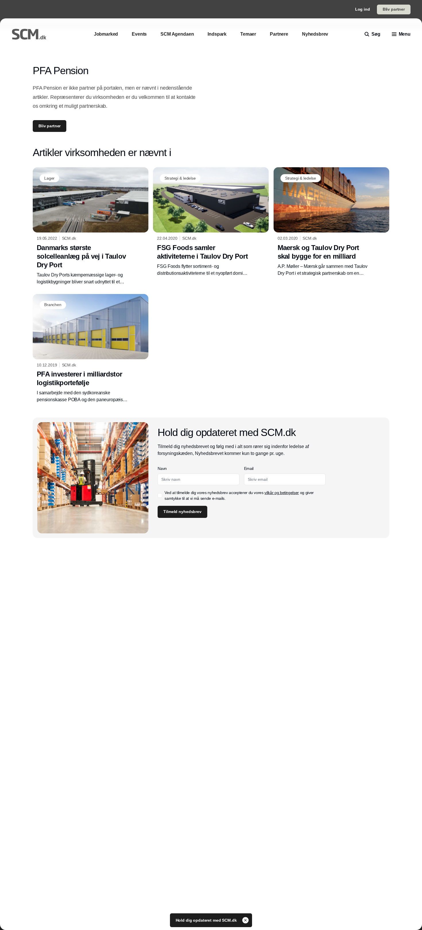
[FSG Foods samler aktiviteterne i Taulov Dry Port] (211, 221)
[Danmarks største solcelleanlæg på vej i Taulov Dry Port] (90, 226)
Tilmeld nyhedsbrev (182, 511)
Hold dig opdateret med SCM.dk (207, 920)
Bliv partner (394, 9)
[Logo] (29, 34)
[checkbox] (160, 495)
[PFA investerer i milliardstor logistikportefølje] (90, 348)
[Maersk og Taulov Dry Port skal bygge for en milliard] (331, 221)
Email (248, 468)
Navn (162, 468)
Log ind (362, 9)
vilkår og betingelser (281, 492)
